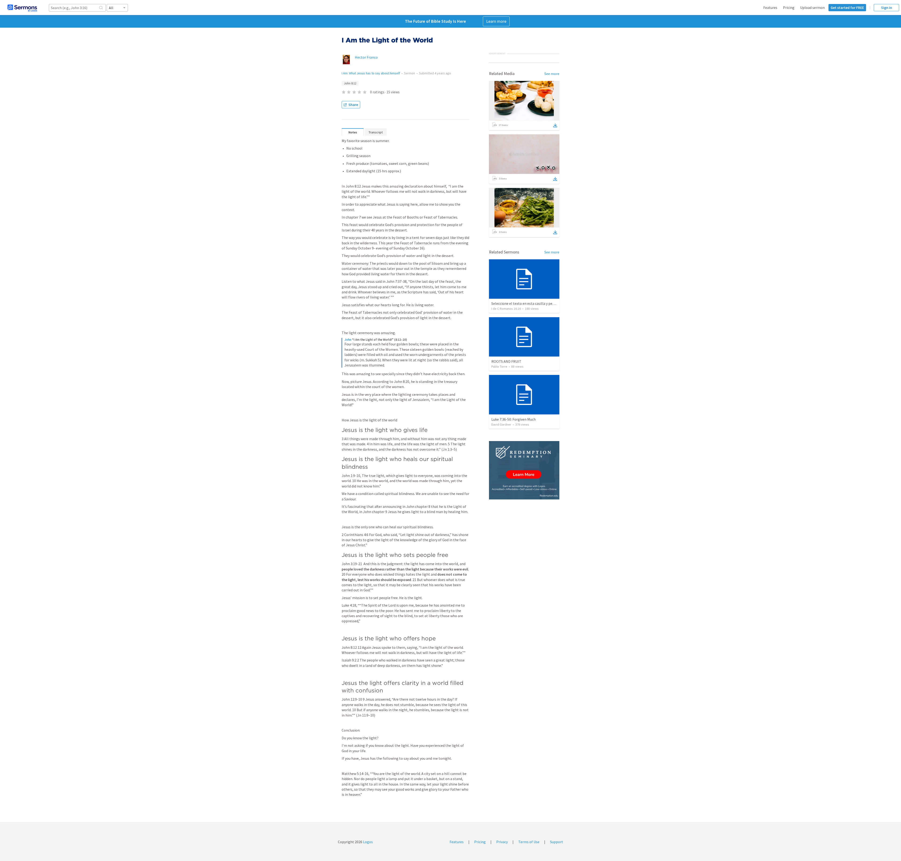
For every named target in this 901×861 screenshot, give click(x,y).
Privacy (502, 841)
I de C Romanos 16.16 (506, 308)
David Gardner (501, 424)
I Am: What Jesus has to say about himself (371, 73)
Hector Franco (366, 57)
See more (551, 73)
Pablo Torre (499, 366)
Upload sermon (812, 7)
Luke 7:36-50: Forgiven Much (513, 419)
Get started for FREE (847, 7)
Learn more (496, 21)
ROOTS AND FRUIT (506, 361)
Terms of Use (528, 841)
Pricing (788, 7)
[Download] (555, 125)
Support (556, 841)
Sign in (886, 7)
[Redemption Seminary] (524, 470)
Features (770, 7)
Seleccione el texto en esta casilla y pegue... (525, 303)
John (347, 340)
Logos (367, 841)
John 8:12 (350, 83)
